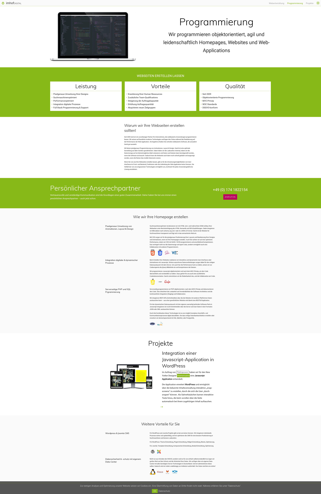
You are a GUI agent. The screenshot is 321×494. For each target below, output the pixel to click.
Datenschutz (164, 491)
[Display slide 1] (161, 406)
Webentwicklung (276, 3)
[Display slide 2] (162, 406)
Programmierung (295, 3)
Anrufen (230, 197)
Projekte (309, 3)
